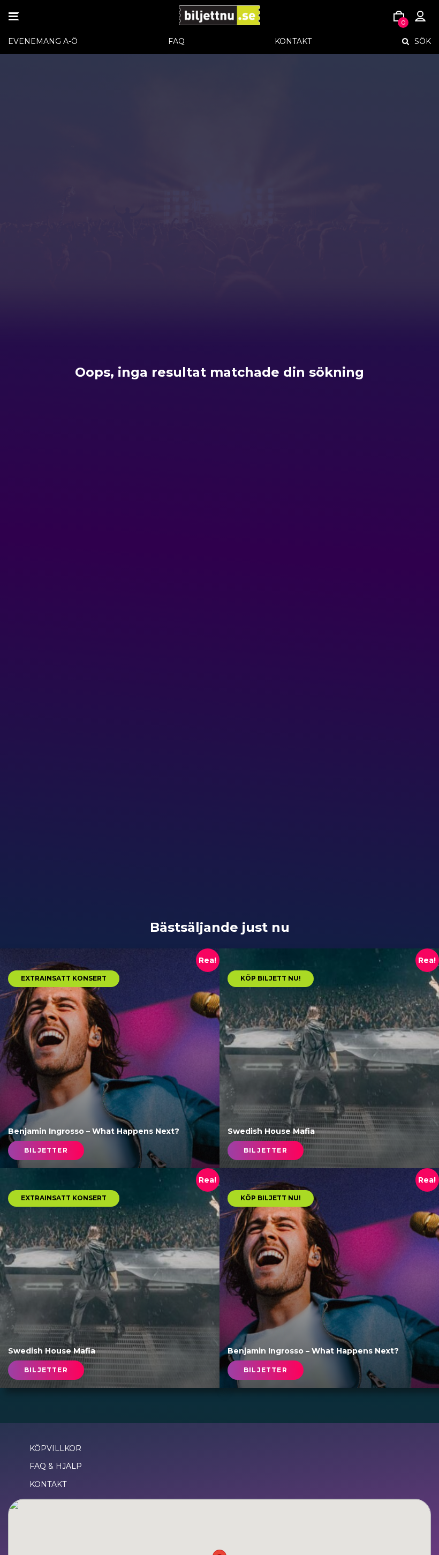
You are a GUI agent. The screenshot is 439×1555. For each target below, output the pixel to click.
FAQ (176, 41)
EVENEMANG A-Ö (43, 41)
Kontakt (293, 41)
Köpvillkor (55, 1448)
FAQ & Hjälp (55, 1466)
